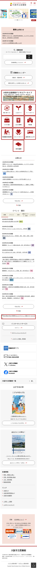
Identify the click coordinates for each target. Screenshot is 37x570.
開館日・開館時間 (17, 77)
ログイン (17, 328)
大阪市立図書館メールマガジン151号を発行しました (16, 179)
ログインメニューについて (19, 333)
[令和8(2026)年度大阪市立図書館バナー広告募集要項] (25, 536)
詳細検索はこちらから (17, 62)
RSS (19, 205)
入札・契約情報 (8, 480)
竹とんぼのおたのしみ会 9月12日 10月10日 (14, 252)
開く (32, 381)
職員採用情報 (7, 482)
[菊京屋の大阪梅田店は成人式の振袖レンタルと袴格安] (27, 531)
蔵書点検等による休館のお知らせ (17, 83)
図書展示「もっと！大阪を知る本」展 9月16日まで (16, 245)
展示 (18, 214)
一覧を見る (17, 201)
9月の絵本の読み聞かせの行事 (10, 221)
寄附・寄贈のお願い (9, 475)
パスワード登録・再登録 (19, 339)
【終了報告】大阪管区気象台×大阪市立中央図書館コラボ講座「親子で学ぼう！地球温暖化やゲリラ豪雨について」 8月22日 (18, 261)
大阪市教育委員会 (8, 493)
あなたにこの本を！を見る (17, 463)
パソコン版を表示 (12, 563)
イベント (11, 214)
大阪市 (5, 491)
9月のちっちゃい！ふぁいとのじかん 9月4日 (14, 228)
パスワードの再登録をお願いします (12, 43)
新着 (5, 214)
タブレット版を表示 (24, 563)
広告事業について (19, 519)
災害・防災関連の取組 (10, 477)
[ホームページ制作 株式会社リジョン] (18, 531)
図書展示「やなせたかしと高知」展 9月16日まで (16, 270)
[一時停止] (34, 20)
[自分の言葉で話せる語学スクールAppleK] (12, 536)
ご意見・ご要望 (8, 501)
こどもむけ (32, 214)
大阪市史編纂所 (8, 495)
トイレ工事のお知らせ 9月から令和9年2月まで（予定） (17, 171)
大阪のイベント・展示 (25, 214)
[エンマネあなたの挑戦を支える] (10, 531)
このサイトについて (9, 505)
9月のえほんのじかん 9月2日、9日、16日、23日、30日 (17, 236)
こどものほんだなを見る (17, 423)
